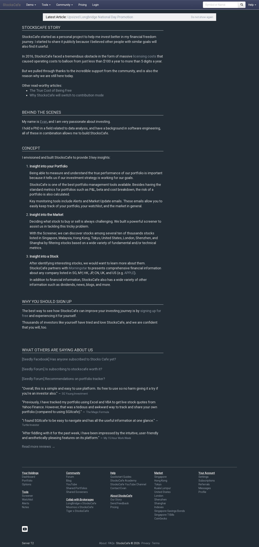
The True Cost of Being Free (51, 90)
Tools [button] (45, 4)
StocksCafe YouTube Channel (128, 484)
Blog (68, 480)
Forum (70, 476)
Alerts (25, 503)
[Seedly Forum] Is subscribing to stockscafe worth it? (62, 369)
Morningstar (78, 268)
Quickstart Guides (120, 476)
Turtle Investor (30, 424)
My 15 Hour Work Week (117, 438)
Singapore (160, 476)
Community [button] (63, 4)
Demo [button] (30, 4)
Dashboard (28, 476)
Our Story (116, 499)
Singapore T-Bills (164, 514)
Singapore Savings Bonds (169, 510)
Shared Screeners (77, 491)
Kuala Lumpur (162, 488)
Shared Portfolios (76, 488)
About (103, 543)
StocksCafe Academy (123, 480)
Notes (25, 507)
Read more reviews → (38, 446)
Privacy (145, 543)
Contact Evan (118, 488)
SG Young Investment (75, 393)
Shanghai (160, 503)
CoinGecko (160, 518)
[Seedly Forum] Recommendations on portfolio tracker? (63, 379)
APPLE (129, 273)
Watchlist (27, 499)
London (158, 495)
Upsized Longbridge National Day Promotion (100, 17)
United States (162, 491)
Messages (205, 488)
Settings (204, 476)
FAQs (111, 543)
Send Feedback (119, 503)
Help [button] (251, 4)
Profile (202, 491)
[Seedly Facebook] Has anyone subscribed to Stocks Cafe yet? (69, 359)
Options (26, 484)
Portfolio (27, 480)
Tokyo (158, 484)
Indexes (159, 507)
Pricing (82, 4)
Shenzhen (160, 499)
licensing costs (144, 56)
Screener (27, 495)
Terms (156, 543)
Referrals (204, 484)
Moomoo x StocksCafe (79, 507)
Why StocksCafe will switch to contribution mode (67, 95)
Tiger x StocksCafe (77, 510)
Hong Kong (160, 480)
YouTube (71, 484)
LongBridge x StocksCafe (81, 503)
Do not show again (202, 17)
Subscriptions (207, 480)
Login (95, 4)
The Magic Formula (97, 412)
